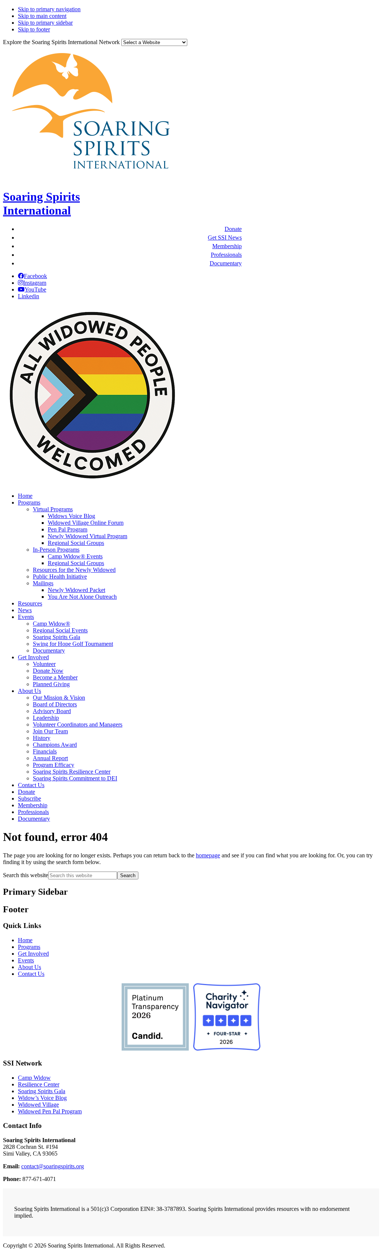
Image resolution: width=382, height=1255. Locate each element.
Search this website (25, 875)
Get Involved (33, 953)
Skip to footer (34, 29)
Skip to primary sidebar (45, 22)
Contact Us (31, 974)
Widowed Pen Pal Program (50, 1111)
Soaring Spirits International (41, 203)
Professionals (226, 255)
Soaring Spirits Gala (41, 1091)
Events (26, 960)
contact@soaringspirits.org (52, 1166)
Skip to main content (42, 16)
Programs (29, 947)
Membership (227, 246)
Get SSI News (225, 237)
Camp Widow (34, 1077)
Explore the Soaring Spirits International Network (61, 42)
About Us (29, 967)
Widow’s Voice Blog (42, 1098)
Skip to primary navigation (49, 9)
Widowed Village (38, 1104)
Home (25, 940)
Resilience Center (38, 1084)
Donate (233, 229)
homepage (208, 855)
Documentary (226, 263)
